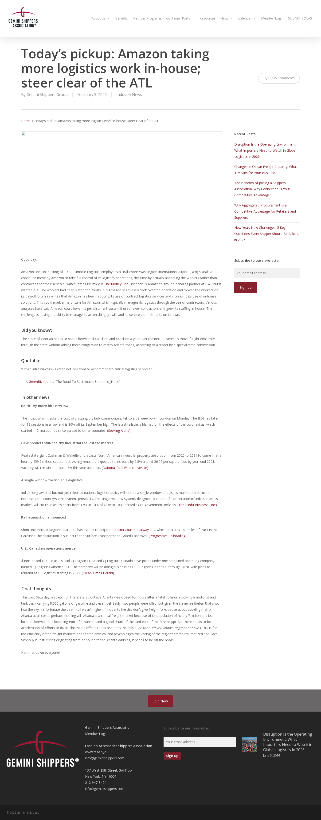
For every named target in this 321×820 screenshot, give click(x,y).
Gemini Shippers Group (47, 94)
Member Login (96, 733)
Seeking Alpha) (119, 430)
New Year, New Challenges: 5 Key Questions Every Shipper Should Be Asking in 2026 (266, 233)
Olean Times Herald (98, 573)
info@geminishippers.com (104, 758)
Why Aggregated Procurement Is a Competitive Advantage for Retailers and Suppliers (265, 211)
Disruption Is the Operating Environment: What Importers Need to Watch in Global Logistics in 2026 (265, 150)
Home (26, 121)
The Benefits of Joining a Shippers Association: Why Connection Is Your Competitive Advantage (262, 189)
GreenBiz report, (42, 381)
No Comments (283, 78)
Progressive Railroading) (168, 536)
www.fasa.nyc (95, 752)
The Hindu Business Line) (197, 505)
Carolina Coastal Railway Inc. (133, 529)
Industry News (129, 94)
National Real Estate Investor (125, 467)
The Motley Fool (116, 284)
